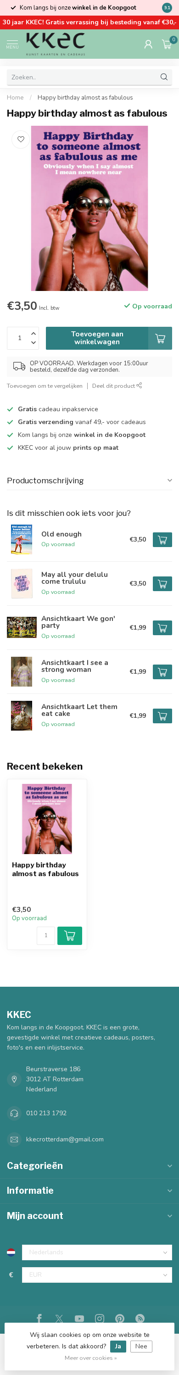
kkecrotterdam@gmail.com (65, 1139)
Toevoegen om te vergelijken (45, 386)
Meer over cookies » (91, 1358)
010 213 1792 (46, 1113)
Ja (118, 1346)
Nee (141, 1346)
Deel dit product (114, 386)
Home (15, 98)
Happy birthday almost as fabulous (85, 98)
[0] (167, 44)
